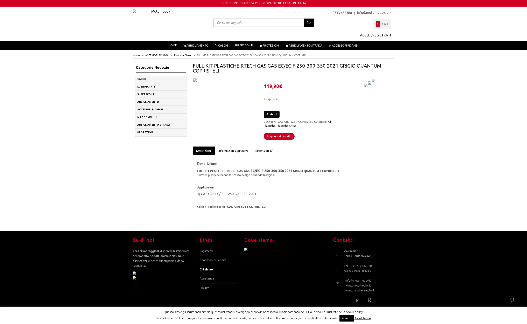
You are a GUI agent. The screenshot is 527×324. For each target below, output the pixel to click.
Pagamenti (206, 251)
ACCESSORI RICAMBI (157, 55)
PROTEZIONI (145, 132)
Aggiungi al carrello (279, 136)
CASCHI (142, 79)
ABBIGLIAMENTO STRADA (153, 124)
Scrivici (272, 114)
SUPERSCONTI (146, 94)
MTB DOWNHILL (147, 117)
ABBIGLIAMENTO (148, 102)
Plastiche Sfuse (182, 55)
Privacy (204, 287)
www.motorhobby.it (358, 285)
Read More (362, 318)
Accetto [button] (346, 318)
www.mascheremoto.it (359, 290)
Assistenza (207, 278)
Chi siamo (206, 269)
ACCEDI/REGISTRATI (375, 35)
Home (136, 55)
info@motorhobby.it (358, 280)
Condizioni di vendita (213, 260)
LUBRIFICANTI (146, 86)
